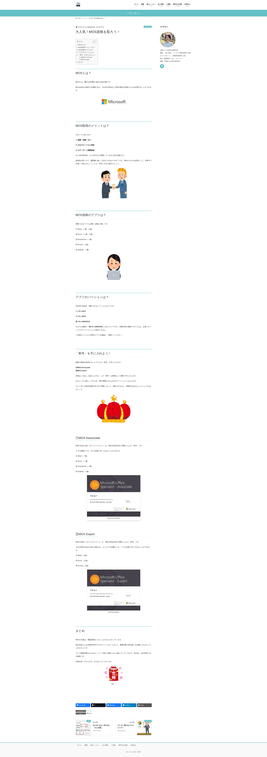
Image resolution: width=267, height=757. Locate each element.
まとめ (80, 62)
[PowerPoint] (144, 728)
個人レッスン (95, 745)
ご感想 (113, 745)
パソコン (147, 27)
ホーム (79, 745)
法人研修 (105, 745)
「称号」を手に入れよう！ (87, 55)
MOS (90, 713)
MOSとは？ (82, 45)
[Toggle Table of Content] (93, 41)
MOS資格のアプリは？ (85, 50)
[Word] (83, 727)
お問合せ (133, 745)
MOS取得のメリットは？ (86, 47)
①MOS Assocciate (86, 57)
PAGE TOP (259, 732)
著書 (86, 745)
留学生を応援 (123, 745)
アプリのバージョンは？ (86, 52)
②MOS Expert (85, 59)
